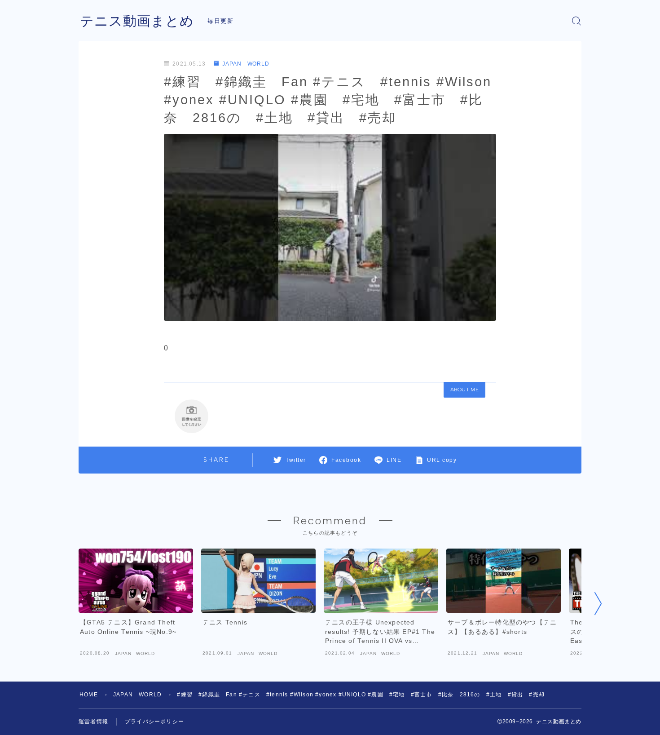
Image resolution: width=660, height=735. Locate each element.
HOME (88, 694)
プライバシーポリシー (154, 721)
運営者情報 (93, 721)
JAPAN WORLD (245, 64)
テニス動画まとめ (137, 20)
